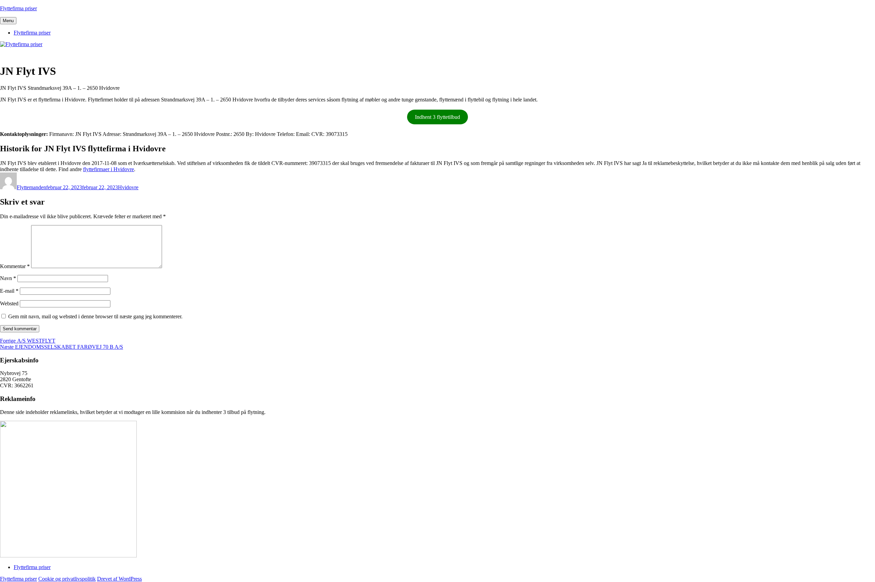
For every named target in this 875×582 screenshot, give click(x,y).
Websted (9, 303)
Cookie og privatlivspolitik (67, 579)
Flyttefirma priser (18, 8)
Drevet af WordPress (119, 579)
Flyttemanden (31, 187)
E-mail (9, 291)
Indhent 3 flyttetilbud (437, 117)
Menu (8, 20)
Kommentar (15, 266)
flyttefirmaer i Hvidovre (108, 169)
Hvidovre (128, 187)
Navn (8, 278)
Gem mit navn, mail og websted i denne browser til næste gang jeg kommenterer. (95, 316)
